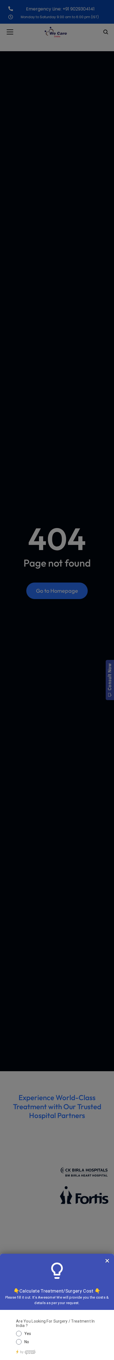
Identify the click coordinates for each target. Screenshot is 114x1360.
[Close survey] (107, 1260)
